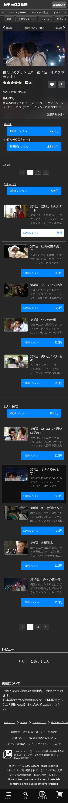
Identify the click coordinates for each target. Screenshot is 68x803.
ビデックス (9, 722)
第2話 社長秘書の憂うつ (46, 248)
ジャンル (45, 19)
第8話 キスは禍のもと (46, 508)
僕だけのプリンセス (34, 27)
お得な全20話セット (17, 140)
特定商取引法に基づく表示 (42, 738)
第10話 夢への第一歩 (45, 579)
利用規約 (52, 732)
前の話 (9, 27)
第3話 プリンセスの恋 (46, 285)
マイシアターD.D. (17, 12)
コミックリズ (39, 722)
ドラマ (57, 12)
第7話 (8, 124)
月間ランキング (26, 19)
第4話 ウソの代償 (43, 320)
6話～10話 (11, 406)
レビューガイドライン (39, 744)
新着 (9, 19)
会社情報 (15, 732)
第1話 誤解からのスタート (46, 208)
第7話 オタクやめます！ (44, 471)
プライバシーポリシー (34, 732)
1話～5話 (10, 184)
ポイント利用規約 (16, 744)
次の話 (59, 27)
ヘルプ (57, 744)
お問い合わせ (19, 738)
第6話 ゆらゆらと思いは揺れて (46, 430)
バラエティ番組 (40, 12)
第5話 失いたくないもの (46, 358)
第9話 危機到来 (41, 543)
